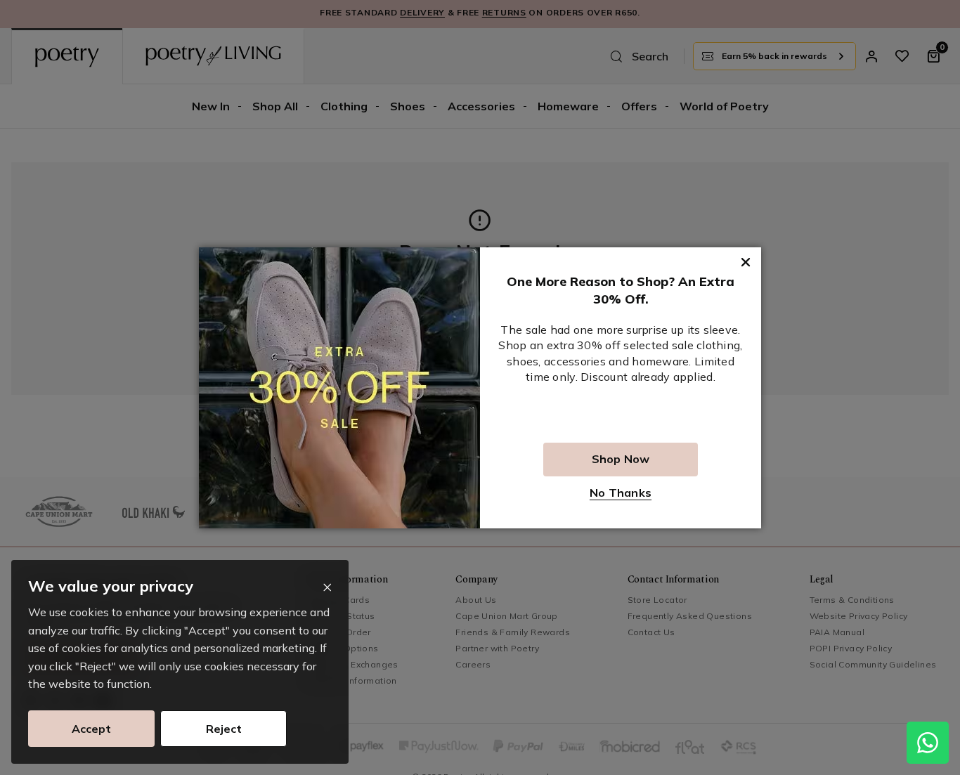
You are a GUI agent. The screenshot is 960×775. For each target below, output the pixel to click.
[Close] (327, 587)
